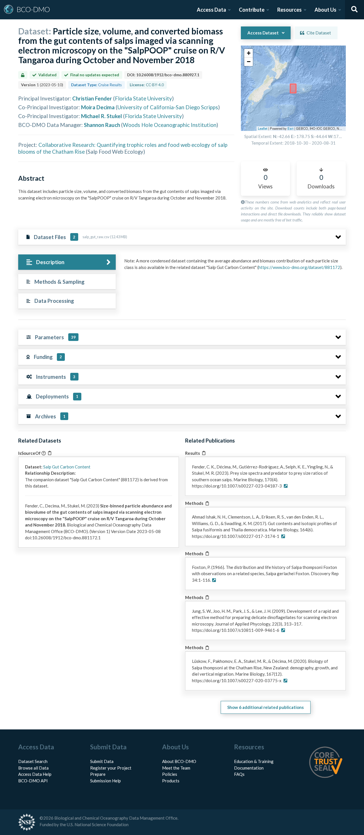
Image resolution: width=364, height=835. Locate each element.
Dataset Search (32, 761)
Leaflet (262, 128)
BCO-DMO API (33, 780)
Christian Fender (92, 98)
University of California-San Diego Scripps (167, 107)
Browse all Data (33, 767)
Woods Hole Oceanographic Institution (169, 125)
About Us (325, 10)
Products (170, 780)
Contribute (251, 10)
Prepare (98, 774)
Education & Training (254, 761)
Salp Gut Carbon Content (66, 466)
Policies (169, 774)
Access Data (211, 10)
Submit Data (101, 761)
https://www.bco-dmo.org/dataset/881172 (299, 267)
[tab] (67, 262)
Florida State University (143, 98)
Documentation (249, 767)
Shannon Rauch (102, 125)
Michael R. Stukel (101, 116)
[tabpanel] (233, 266)
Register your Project (110, 767)
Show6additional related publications (265, 707)
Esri (290, 128)
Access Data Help (34, 774)
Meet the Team (176, 767)
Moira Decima (98, 107)
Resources (289, 10)
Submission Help (105, 780)
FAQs (239, 774)
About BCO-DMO (179, 761)
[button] (248, 53)
